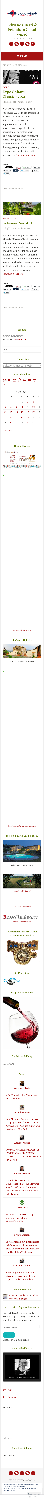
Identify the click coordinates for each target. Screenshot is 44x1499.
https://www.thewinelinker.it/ (22, 630)
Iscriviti (8, 1335)
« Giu (5, 430)
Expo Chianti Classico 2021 (14, 95)
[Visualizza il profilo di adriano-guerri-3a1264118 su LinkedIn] (25, 380)
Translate (22, 339)
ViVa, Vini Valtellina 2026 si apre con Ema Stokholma (23, 1097)
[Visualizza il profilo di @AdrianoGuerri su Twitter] (10, 380)
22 (22, 417)
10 (33, 406)
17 (33, 412)
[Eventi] (16, 44)
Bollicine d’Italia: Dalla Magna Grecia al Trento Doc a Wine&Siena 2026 (20, 1218)
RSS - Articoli (9, 1390)
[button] (17, 1373)
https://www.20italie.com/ (22, 891)
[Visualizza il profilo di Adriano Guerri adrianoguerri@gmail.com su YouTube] (30, 380)
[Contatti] (33, 44)
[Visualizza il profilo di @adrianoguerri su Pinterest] (20, 380)
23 (28, 417)
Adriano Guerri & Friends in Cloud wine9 (22, 30)
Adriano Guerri (25, 101)
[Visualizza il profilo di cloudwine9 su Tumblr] (5, 383)
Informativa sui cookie (10, 1490)
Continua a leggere (25, 155)
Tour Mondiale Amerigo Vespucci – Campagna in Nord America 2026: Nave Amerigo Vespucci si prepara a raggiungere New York (23, 1124)
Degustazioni (10, 218)
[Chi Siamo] (11, 44)
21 (16, 417)
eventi (6, 87)
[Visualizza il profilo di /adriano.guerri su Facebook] (5, 380)
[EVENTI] (16, 1473)
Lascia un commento (13, 188)
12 (5, 412)
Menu (23, 56)
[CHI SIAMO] (11, 1473)
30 (28, 422)
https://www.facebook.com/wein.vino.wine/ (22, 826)
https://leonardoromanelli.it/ (22, 906)
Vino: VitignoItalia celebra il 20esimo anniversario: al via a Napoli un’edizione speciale (20, 1276)
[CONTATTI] (33, 1473)
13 (11, 412)
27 (11, 422)
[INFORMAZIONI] (27, 1473)
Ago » (11, 430)
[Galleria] (22, 44)
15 (22, 412)
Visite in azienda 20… (18, 1295)
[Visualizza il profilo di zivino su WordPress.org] (35, 380)
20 (11, 417)
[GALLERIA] (22, 1473)
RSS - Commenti (10, 1397)
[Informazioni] (27, 44)
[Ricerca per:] (22, 349)
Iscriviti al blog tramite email (22, 1307)
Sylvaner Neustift (17, 223)
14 (16, 412)
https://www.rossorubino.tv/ (22, 921)
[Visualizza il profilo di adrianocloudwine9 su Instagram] (15, 380)
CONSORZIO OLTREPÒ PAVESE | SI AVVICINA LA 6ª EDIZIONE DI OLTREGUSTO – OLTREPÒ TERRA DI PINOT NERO (23, 1154)
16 (28, 412)
